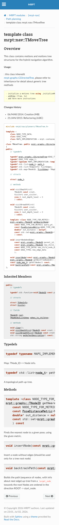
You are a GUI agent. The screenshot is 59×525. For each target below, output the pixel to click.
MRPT (31, 4)
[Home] (5, 15)
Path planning (13, 19)
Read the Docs (11, 519)
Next (48, 496)
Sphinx (18, 517)
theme (34, 517)
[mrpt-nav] (33, 15)
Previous (13, 496)
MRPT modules (17, 15)
